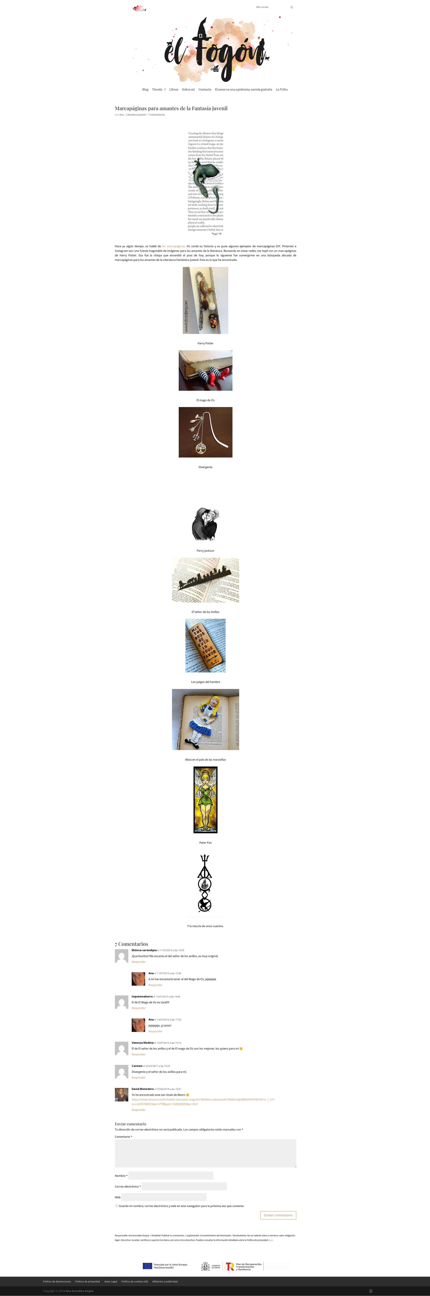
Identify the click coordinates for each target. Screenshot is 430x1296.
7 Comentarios (156, 114)
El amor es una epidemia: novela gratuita (243, 89)
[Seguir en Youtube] (298, 7)
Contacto (205, 89)
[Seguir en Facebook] (278, 7)
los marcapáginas (173, 246)
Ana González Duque (79, 1291)
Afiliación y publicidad (165, 1281)
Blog (145, 89)
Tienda (157, 89)
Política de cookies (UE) (134, 1281)
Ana (121, 114)
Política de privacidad (87, 1281)
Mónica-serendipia (144, 950)
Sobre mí (188, 89)
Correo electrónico (128, 1186)
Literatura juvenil (136, 114)
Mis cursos (262, 7)
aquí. (270, 1240)
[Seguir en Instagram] (285, 7)
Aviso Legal (110, 1281)
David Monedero (143, 1089)
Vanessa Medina (143, 1043)
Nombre (121, 1176)
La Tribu (282, 89)
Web (118, 1197)
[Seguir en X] (291, 7)
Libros (173, 89)
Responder (139, 962)
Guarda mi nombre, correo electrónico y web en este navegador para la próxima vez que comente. (181, 1206)
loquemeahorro (142, 996)
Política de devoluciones (57, 1281)
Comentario (123, 1137)
